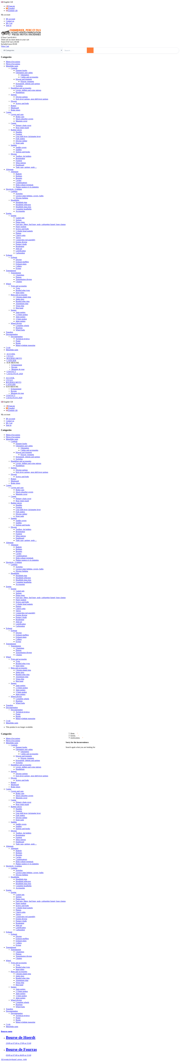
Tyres (18, 288)
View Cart (5, 46)
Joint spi (19, 249)
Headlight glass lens (23, 207)
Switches (19, 86)
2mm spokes (20, 312)
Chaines (19, 282)
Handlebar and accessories (21, 88)
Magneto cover (21, 121)
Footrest (19, 134)
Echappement (16, 365)
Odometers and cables (24, 73)
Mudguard (15, 108)
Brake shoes (15, 110)
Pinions (18, 277)
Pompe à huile (21, 244)
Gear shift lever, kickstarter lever (28, 136)
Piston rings (20, 222)
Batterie (19, 174)
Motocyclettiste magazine (25, 345)
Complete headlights (23, 209)
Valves (18, 238)
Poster (18, 341)
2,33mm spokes (22, 315)
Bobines (19, 176)
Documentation (17, 337)
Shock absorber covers (24, 119)
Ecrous (18, 268)
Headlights (15, 200)
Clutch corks (20, 235)
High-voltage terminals (24, 185)
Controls (14, 68)
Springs (14, 95)
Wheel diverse (16, 323)
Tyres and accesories (19, 286)
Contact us (10, 21)
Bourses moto (6, 1031)
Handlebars (20, 92)
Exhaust (14, 257)
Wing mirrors (21, 163)
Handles (19, 132)
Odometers (25, 75)
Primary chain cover (23, 125)
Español (11, 8)
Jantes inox (20, 299)
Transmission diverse (24, 279)
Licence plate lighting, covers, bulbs (29, 196)
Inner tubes (20, 293)
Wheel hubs (20, 330)
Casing (13, 123)
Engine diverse (21, 242)
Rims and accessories (19, 295)
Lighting (14, 191)
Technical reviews (23, 339)
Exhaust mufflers (22, 262)
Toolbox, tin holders (23, 156)
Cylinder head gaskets (24, 231)
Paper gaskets (21, 227)
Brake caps (20, 117)
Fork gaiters (20, 139)
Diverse (14, 101)
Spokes (13, 310)
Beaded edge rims (23, 301)
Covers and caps (17, 114)
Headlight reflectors (23, 205)
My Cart (9, 23)
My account (10, 19)
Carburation (20, 253)
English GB (13, 11)
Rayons (14, 367)
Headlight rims (21, 202)
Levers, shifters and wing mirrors (28, 90)
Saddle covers (21, 147)
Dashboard (20, 165)
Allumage (14, 172)
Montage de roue (17, 369)
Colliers (19, 266)
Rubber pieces (16, 130)
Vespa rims (20, 306)
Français (11, 6)
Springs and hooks (23, 152)
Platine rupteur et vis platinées (27, 187)
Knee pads (20, 143)
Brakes (13, 106)
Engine (13, 216)
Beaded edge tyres (23, 290)
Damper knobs (21, 70)
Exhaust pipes (21, 264)
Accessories (20, 211)
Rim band (19, 308)
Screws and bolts (22, 103)
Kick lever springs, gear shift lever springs (32, 99)
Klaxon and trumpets (24, 79)
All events (14, 1059)
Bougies (19, 178)
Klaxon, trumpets (27, 81)
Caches (18, 180)
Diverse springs (22, 97)
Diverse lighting (22, 198)
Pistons (18, 233)
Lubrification (21, 251)
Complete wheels (22, 326)
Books (18, 343)
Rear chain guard (22, 128)
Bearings (19, 328)
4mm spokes (20, 321)
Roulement (20, 246)
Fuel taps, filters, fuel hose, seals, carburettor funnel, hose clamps (41, 224)
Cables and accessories (29, 77)
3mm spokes (20, 317)
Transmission (16, 273)
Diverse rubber (21, 141)
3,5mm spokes (21, 319)
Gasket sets (20, 218)
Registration (20, 158)
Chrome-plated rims (23, 297)
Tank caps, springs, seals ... (26, 167)
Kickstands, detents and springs (28, 84)
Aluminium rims (22, 304)
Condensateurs (21, 183)
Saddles (14, 145)
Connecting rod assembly (25, 240)
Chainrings (20, 275)
